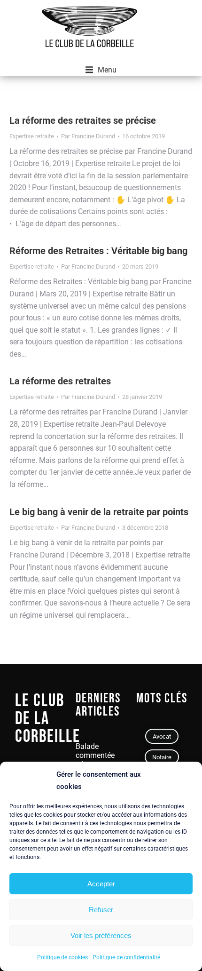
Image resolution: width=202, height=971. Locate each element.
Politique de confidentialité (126, 957)
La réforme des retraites (60, 381)
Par (88, 136)
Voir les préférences (101, 935)
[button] (101, 70)
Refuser (101, 910)
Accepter (101, 884)
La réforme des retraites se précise (82, 120)
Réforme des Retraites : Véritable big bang (98, 250)
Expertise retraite (31, 136)
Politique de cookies (62, 957)
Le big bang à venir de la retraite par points (98, 511)
